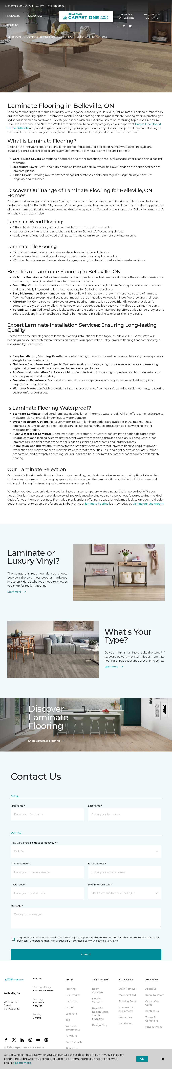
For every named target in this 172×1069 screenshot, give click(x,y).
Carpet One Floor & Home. (29, 1047)
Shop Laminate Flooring (44, 740)
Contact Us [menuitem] (152, 1011)
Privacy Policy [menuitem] (153, 1026)
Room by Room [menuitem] (154, 995)
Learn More (14, 591)
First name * (18, 806)
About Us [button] (11, 25)
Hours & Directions (126, 16)
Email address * (97, 863)
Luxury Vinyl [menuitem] (73, 995)
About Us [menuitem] (151, 988)
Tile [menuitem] (68, 1019)
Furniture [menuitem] (71, 1035)
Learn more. (23, 1062)
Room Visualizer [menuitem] (98, 990)
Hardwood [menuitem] (72, 1001)
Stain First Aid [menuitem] (127, 995)
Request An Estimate (152, 16)
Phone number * (20, 863)
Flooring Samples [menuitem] (97, 1000)
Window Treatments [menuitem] (73, 1028)
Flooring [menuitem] (71, 988)
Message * (17, 905)
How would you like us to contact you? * (34, 843)
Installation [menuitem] (126, 1023)
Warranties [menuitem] (125, 1017)
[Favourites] (124, 26)
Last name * (95, 806)
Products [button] (12, 15)
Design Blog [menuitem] (99, 1025)
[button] (118, 26)
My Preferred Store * (100, 884)
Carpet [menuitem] (70, 1007)
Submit (86, 954)
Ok (142, 1058)
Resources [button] (34, 15)
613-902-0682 (56, 6)
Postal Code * (18, 884)
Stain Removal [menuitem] (127, 988)
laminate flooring (96, 503)
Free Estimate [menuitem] (74, 1042)
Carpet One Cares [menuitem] (152, 1003)
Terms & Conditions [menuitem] (152, 1019)
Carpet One (14, 36)
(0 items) (130, 26)
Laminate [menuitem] (71, 1013)
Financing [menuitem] (72, 1048)
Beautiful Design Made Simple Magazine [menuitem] (100, 1013)
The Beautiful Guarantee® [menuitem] (127, 1009)
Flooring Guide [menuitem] (128, 1001)
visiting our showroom (148, 503)
